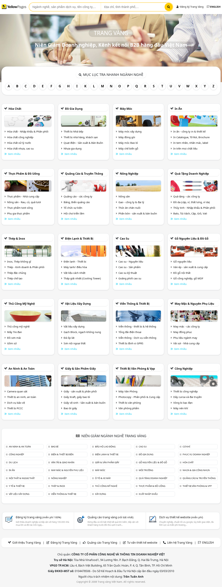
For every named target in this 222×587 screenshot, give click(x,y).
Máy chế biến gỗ (128, 148)
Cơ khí (186, 446)
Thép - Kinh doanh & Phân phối (25, 267)
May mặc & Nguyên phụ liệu (194, 304)
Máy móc (126, 109)
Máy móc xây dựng (130, 131)
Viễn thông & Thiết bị (135, 304)
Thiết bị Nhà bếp (73, 131)
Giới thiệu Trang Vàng (26, 542)
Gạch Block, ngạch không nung (82, 332)
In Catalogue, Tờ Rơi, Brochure (191, 137)
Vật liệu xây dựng (78, 304)
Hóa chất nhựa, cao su (20, 148)
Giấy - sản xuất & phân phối (80, 391)
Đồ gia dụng (74, 109)
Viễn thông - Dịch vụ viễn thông (137, 337)
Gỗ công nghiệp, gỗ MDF (188, 278)
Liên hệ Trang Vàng (179, 542)
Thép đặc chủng (16, 272)
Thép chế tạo (14, 278)
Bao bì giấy (70, 408)
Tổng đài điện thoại (129, 332)
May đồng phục (182, 332)
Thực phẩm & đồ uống (24, 174)
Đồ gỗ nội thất (181, 272)
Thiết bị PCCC (15, 408)
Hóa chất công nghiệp (20, 137)
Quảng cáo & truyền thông (84, 174)
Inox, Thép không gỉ (19, 261)
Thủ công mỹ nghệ (21, 304)
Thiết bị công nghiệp (185, 391)
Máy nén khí (180, 408)
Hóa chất (14, 109)
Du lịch (13, 462)
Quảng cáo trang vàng (110, 517)
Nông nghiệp (129, 174)
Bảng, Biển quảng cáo (77, 202)
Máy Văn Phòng (127, 391)
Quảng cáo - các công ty (78, 196)
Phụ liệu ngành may (185, 337)
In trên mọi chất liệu (185, 148)
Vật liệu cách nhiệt (74, 272)
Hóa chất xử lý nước (19, 142)
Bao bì (54, 446)
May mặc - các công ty (186, 326)
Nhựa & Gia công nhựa (196, 470)
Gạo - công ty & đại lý (131, 202)
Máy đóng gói (126, 137)
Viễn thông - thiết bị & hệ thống (137, 326)
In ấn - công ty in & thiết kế (189, 131)
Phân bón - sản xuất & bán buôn (137, 213)
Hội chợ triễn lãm (74, 213)
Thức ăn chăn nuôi (129, 207)
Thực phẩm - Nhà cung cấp (23, 196)
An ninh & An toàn (21, 368)
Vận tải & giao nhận (62, 462)
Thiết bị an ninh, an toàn (21, 397)
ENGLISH (215, 6)
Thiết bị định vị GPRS (130, 343)
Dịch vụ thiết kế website (181, 517)
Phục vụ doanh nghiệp (196, 454)
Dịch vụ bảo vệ (16, 402)
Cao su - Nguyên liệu (130, 261)
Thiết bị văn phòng (129, 402)
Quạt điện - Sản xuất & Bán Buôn (83, 142)
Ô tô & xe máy (103, 478)
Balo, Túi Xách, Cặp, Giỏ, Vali (190, 213)
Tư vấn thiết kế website (142, 542)
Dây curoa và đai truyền (187, 397)
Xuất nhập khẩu (148, 494)
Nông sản (124, 196)
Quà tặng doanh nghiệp (192, 174)
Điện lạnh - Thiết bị (75, 261)
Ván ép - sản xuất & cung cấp (190, 267)
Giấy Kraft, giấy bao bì (77, 397)
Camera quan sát (17, 391)
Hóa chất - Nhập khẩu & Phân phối (27, 131)
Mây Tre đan (14, 332)
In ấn (178, 109)
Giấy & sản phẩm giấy (80, 368)
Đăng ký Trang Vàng (192, 6)
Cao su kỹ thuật (127, 272)
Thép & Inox (16, 238)
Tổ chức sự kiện (73, 207)
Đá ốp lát (69, 337)
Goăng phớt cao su (129, 278)
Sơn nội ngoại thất (75, 343)
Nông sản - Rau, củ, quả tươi (24, 202)
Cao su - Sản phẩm (129, 267)
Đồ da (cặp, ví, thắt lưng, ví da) (191, 202)
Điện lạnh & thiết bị (79, 238)
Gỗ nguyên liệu (182, 261)
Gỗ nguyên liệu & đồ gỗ (191, 238)
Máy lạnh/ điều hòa (75, 267)
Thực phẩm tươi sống (20, 207)
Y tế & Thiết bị (16, 486)
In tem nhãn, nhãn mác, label (190, 142)
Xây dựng (100, 494)
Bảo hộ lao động (105, 446)
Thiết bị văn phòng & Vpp (137, 368)
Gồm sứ (12, 343)
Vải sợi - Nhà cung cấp (186, 343)
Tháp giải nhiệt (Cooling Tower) (82, 278)
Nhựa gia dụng (73, 148)
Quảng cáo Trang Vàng (102, 542)
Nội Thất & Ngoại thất (22, 478)
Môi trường (146, 470)
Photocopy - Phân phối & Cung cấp (139, 397)
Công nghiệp (184, 368)
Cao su (124, 238)
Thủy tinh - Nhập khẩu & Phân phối (194, 207)
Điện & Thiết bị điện (62, 454)
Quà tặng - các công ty (186, 196)
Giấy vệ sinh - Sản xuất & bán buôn (84, 402)
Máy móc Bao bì (128, 142)
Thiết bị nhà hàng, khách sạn (81, 137)
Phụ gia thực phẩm (18, 213)
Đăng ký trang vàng (38, 517)
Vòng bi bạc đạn (183, 402)
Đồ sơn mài (14, 337)
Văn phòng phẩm (128, 408)
